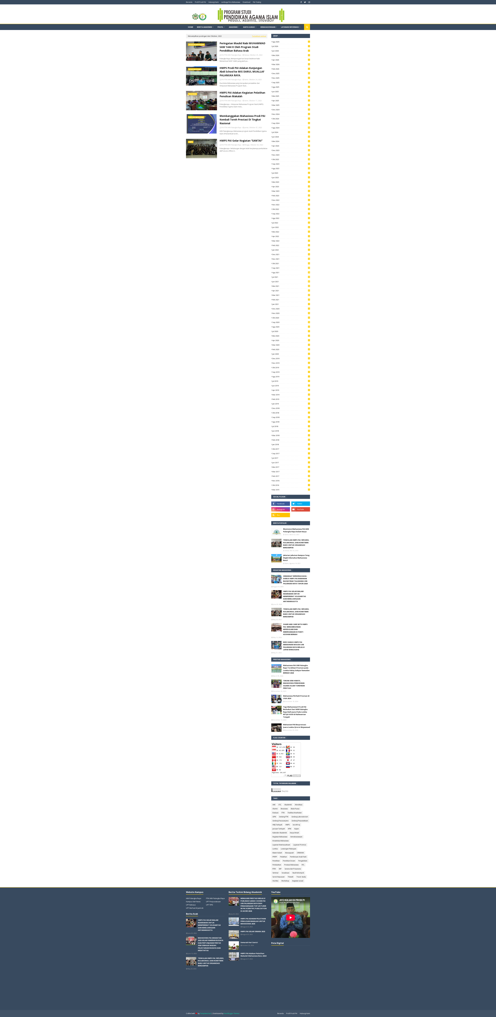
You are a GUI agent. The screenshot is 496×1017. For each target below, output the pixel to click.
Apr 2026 (290, 60)
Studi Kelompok (298, 873)
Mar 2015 (290, 490)
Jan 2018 (290, 444)
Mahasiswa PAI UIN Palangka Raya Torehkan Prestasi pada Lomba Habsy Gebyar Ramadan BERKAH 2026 (296, 669)
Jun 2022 (290, 227)
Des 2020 (290, 309)
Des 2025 (290, 73)
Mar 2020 (290, 345)
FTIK (283, 813)
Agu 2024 (291, 128)
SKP (280, 869)
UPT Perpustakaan (213, 901)
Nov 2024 (290, 114)
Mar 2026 (290, 64)
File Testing (257, 2)
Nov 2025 (290, 78)
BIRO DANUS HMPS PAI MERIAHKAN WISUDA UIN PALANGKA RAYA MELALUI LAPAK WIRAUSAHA (294, 646)
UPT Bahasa (191, 905)
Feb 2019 (290, 399)
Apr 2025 (290, 100)
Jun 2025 (290, 91)
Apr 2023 (290, 186)
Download (246, 2)
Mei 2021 (291, 286)
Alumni (275, 809)
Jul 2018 (290, 426)
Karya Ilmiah (294, 833)
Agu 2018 (290, 422)
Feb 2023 (290, 195)
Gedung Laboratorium (300, 817)
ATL (279, 805)
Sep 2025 (290, 82)
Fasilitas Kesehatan (295, 813)
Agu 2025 (290, 87)
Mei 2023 (291, 182)
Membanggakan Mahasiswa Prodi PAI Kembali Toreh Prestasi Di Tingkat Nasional (242, 119)
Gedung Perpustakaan (300, 821)
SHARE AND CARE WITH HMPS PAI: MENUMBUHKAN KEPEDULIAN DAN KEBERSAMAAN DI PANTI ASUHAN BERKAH (295, 629)
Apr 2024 (290, 146)
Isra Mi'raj (296, 825)
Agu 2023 (290, 168)
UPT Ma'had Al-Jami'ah (194, 908)
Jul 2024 (290, 132)
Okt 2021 (291, 263)
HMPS (287, 825)
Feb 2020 (290, 349)
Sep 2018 (290, 417)
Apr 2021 (291, 290)
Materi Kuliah (277, 853)
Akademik (288, 805)
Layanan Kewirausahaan (281, 845)
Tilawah (290, 877)
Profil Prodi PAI (200, 2)
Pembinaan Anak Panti (298, 857)
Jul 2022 (290, 223)
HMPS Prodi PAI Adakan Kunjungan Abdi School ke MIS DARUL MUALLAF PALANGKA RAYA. (242, 71)
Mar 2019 (290, 395)
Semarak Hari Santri (249, 942)
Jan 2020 (290, 354)
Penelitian (276, 861)
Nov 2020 (291, 313)
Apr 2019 (290, 390)
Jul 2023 (290, 173)
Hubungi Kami (213, 2)
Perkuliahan (277, 865)
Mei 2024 (290, 141)
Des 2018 (290, 408)
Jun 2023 (290, 177)
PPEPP (275, 857)
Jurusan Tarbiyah (279, 829)
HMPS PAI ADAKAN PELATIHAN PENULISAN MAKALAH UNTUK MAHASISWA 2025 (253, 921)
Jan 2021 (290, 304)
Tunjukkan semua (259, 36)
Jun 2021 (291, 281)
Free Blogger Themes (231, 1013)
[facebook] (301, 2)
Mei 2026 (290, 55)
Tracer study (301, 877)
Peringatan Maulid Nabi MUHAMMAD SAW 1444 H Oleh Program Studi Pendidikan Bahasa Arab (242, 47)
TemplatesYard (205, 1013)
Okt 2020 (291, 318)
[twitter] (305, 2)
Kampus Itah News (193, 901)
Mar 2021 (291, 295)
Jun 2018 (290, 431)
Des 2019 (290, 358)
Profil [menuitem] (220, 27)
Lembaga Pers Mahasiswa (230, 2)
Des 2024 (290, 109)
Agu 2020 (291, 327)
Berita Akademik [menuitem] (204, 27)
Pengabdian (302, 861)
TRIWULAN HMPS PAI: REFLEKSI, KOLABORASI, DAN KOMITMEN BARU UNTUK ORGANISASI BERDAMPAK (296, 544)
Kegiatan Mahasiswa (280, 837)
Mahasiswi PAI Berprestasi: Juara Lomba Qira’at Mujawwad (296, 725)
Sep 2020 (291, 322)
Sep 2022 (290, 214)
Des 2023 (290, 150)
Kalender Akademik (280, 833)
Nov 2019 (290, 363)
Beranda (189, 2)
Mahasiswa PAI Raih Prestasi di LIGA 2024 (296, 697)
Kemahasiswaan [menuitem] (267, 27)
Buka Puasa (295, 809)
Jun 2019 (290, 385)
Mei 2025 (290, 96)
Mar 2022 (290, 241)
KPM (289, 829)
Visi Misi (275, 881)
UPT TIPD (209, 905)
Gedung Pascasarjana (280, 821)
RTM (274, 869)
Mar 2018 (290, 435)
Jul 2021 (291, 277)
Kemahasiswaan (296, 837)
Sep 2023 (290, 164)
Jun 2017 (290, 462)
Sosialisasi (285, 873)
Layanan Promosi (299, 845)
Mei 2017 (290, 467)
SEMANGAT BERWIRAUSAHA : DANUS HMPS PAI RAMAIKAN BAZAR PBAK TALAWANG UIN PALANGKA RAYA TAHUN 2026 (295, 580)
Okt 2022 (290, 209)
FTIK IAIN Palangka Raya (215, 898)
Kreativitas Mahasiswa (281, 841)
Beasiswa (284, 809)
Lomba (275, 849)
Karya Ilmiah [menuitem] (249, 27)
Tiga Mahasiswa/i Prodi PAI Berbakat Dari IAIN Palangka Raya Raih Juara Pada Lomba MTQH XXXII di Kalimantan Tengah (295, 712)
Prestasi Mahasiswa (291, 865)
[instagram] (309, 2)
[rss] (280, 515)
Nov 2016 (290, 480)
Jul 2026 (290, 46)
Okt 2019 (290, 367)
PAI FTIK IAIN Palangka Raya (231, 55)
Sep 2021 (291, 268)
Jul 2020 (290, 331)
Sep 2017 (290, 453)
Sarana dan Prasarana (293, 869)
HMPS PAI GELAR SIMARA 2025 (253, 931)
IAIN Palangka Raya (193, 898)
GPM (274, 817)
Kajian (296, 829)
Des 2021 (290, 254)
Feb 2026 (290, 69)
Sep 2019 (290, 372)
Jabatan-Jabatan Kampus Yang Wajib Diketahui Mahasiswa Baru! (296, 557)
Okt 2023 (291, 159)
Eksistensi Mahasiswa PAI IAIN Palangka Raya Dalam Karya (296, 530)
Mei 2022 (290, 232)
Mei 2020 (290, 336)
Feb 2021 (291, 299)
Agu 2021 (291, 272)
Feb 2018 (290, 440)
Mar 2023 (290, 191)
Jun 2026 (290, 51)
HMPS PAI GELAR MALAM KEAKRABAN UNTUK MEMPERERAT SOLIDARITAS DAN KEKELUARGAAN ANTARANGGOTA (294, 596)
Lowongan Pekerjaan (288, 849)
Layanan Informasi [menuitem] (290, 27)
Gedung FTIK (283, 817)
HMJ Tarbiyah (277, 825)
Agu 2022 (290, 218)
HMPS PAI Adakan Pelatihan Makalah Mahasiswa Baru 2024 (253, 954)
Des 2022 (290, 200)
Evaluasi (275, 813)
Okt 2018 (290, 413)
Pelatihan (283, 857)
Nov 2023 (291, 155)
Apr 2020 (290, 340)
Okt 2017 (290, 449)
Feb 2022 (290, 245)
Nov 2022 (290, 204)
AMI (274, 805)
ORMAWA (300, 853)
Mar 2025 (290, 105)
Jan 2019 (290, 404)
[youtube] (300, 509)
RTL (303, 865)
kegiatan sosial (297, 881)
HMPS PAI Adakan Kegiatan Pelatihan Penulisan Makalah (242, 94)
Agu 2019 (290, 376)
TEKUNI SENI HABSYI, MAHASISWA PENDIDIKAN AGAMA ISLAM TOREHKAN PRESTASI (294, 684)
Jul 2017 (290, 458)
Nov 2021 (291, 259)
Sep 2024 (290, 123)
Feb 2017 (290, 476)
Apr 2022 (291, 236)
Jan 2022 (290, 250)
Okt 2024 (290, 119)
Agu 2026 (290, 42)
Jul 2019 (290, 381)
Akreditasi (298, 805)
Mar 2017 (290, 471)
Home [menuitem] (190, 27)
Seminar (275, 873)
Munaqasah (289, 853)
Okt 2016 (290, 485)
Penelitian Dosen (289, 861)
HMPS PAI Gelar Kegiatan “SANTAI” (241, 140)
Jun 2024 (290, 137)
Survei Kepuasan (279, 877)
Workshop (285, 881)
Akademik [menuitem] (233, 27)
